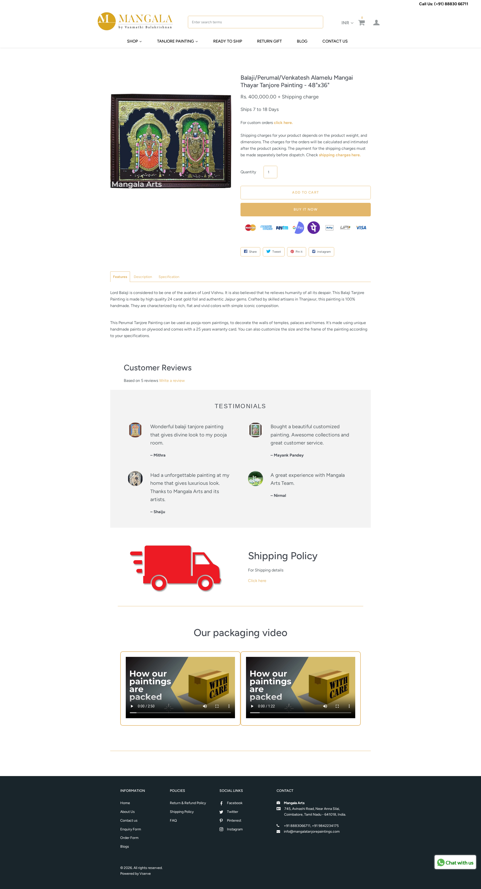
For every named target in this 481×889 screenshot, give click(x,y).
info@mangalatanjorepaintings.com (312, 831)
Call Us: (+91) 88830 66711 (443, 4)
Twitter (232, 812)
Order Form (129, 838)
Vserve (145, 873)
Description (143, 277)
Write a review (172, 380)
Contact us (129, 820)
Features (120, 277)
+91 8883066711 (297, 826)
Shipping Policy (182, 812)
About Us (127, 812)
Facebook (235, 803)
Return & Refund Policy (188, 803)
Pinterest (234, 820)
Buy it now (306, 209)
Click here (257, 580)
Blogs (124, 846)
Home (125, 803)
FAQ (173, 820)
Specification (169, 277)
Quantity (248, 172)
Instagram (235, 829)
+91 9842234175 (325, 826)
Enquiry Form (130, 829)
